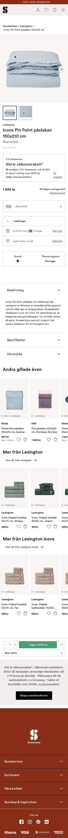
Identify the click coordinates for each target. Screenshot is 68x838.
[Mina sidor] (38, 10)
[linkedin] (46, 822)
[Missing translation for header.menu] (63, 10)
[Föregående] (6, 69)
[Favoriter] (46, 10)
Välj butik (57, 241)
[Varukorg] (55, 10)
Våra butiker (13, 788)
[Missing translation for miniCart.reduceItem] (5, 644)
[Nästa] (61, 69)
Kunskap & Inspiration (20, 802)
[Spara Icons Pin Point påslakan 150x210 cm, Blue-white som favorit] (61, 644)
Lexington (26, 26)
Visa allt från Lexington (18, 460)
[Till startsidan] (5, 9)
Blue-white (11, 653)
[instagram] (30, 822)
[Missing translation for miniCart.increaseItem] (15, 644)
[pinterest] (38, 822)
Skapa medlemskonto (34, 695)
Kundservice (13, 761)
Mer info (57, 230)
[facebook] (21, 822)
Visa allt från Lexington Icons (22, 547)
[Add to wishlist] (18, 439)
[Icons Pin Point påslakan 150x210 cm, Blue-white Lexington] (34, 68)
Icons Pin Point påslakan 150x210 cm (23, 29)
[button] (9, 148)
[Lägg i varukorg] (25, 439)
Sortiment (12, 774)
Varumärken (10, 26)
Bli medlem (58, 175)
